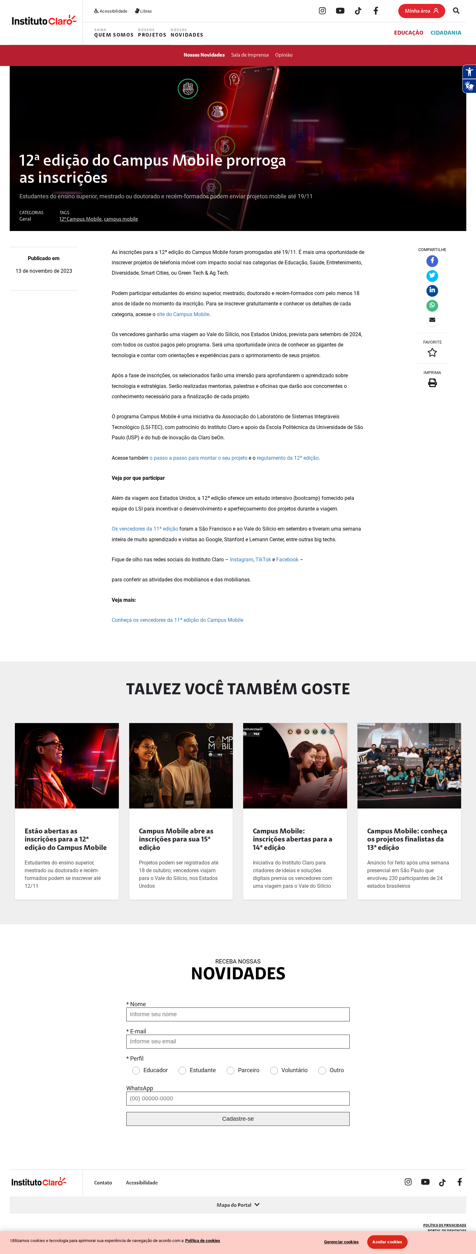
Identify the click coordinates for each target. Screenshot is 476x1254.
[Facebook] (376, 11)
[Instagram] (322, 11)
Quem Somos (114, 33)
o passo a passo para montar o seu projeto (198, 458)
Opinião (284, 55)
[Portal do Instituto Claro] (44, 22)
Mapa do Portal (234, 1205)
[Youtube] (340, 11)
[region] (238, 1242)
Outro (337, 1070)
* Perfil (134, 1058)
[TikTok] (358, 11)
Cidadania (446, 33)
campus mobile (121, 219)
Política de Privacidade (444, 1225)
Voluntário (294, 1070)
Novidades (187, 33)
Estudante (203, 1070)
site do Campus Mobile (182, 314)
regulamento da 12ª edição (287, 458)
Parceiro (248, 1070)
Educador (155, 1070)
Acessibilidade (113, 11)
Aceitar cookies (387, 1241)
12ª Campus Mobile (81, 219)
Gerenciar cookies (341, 1241)
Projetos (152, 33)
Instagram (241, 559)
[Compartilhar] (432, 261)
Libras (145, 11)
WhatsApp (139, 1088)
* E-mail (136, 1031)
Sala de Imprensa (250, 55)
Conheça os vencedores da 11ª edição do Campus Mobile (177, 620)
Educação (408, 33)
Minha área (417, 11)
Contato (103, 1183)
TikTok (263, 559)
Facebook (287, 559)
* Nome (136, 1004)
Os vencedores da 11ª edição (145, 529)
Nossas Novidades (204, 55)
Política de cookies (202, 1240)
